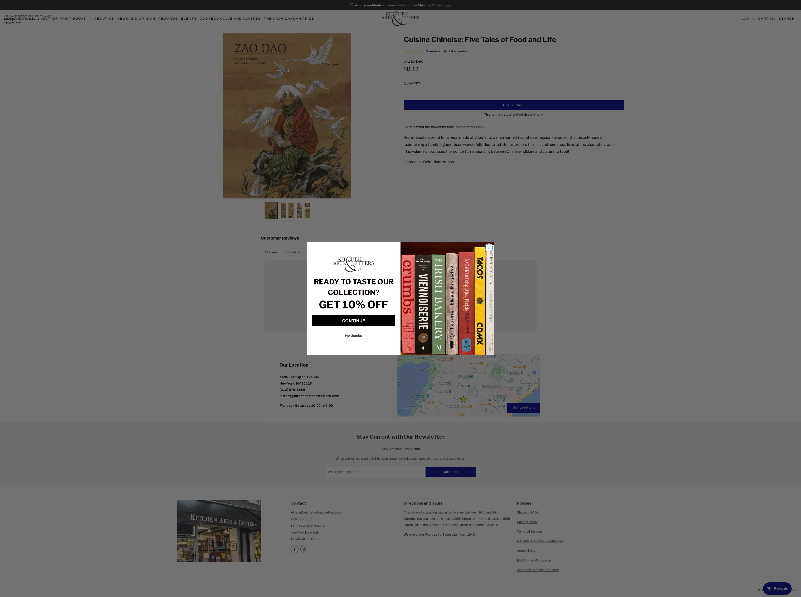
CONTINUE (353, 320)
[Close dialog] (489, 247)
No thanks (353, 335)
